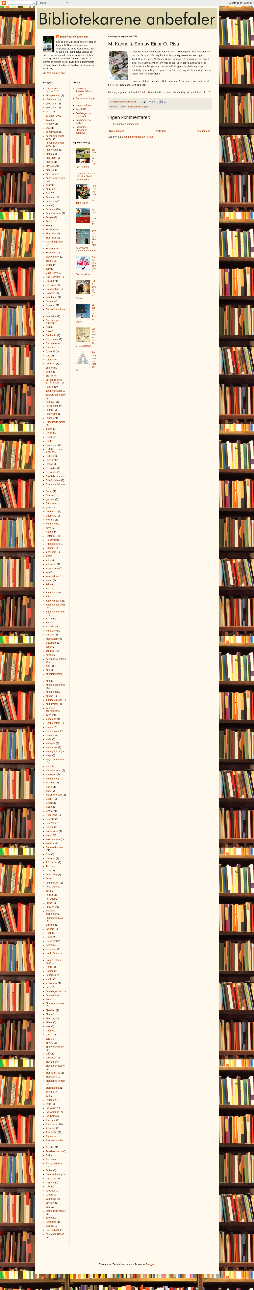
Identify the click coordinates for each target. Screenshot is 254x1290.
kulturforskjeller (54, 700)
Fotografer (132, 106)
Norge (49, 835)
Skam (49, 1014)
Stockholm (51, 1076)
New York (51, 823)
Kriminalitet (52, 691)
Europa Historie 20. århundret (54, 381)
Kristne (49, 696)
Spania (49, 1042)
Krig (48, 670)
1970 (48, 111)
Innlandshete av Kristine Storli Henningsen (85, 176)
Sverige (50, 1091)
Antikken (50, 189)
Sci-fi (48, 987)
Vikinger (50, 1202)
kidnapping (52, 630)
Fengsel (50, 418)
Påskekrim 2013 (54, 917)
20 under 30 (52, 115)
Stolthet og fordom (55, 1081)
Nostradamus (53, 839)
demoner (50, 305)
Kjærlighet (51, 638)
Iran (48, 572)
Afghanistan (52, 149)
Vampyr (50, 1194)
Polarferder (52, 886)
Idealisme (51, 552)
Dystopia (50, 351)
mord (48, 790)
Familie (122, 106)
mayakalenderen (55, 759)
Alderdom (51, 157)
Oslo (48, 854)
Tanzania (51, 1120)
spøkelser (51, 1057)
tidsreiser (51, 1128)
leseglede (51, 719)
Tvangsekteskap (54, 1163)
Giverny (50, 495)
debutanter (51, 297)
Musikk (49, 799)
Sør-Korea (51, 1116)
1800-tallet (51, 107)
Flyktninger (52, 445)
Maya (49, 755)
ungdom (50, 1182)
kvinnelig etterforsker (52, 709)
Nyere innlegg (116, 131)
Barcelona (51, 201)
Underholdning (54, 1174)
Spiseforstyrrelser (55, 1046)
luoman (130, 1264)
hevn (48, 527)
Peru (48, 878)
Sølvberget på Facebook (83, 115)
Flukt (48, 441)
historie (50, 531)
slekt (48, 1026)
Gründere (51, 503)
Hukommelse (53, 544)
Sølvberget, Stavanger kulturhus (82, 130)
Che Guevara (53, 277)
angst (49, 185)
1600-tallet (51, 103)
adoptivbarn (52, 131)
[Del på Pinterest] (165, 102)
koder (49, 646)
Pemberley (51, 874)
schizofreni (51, 983)
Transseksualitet (54, 1140)
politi (48, 890)
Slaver (49, 1022)
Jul (47, 596)
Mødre (49, 806)
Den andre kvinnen (56, 309)
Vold (48, 1206)
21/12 (49, 119)
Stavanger (143, 106)
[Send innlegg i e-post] (143, 101)
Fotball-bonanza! (94, 216)
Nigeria (50, 827)
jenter (49, 588)
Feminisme (52, 413)
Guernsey (51, 515)
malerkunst (52, 747)
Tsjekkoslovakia (54, 1151)
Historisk (50, 536)
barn (48, 205)
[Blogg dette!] (154, 102)
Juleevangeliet (54, 600)
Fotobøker (51, 468)
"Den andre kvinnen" (52, 90)
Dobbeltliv (51, 335)
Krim (48, 681)
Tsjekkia (50, 1147)
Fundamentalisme (55, 484)
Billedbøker (52, 229)
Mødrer (49, 811)
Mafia (49, 739)
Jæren (49, 618)
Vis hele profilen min (54, 73)
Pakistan (50, 866)
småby (49, 1030)
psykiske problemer (51, 912)
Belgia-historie (53, 213)
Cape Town (52, 272)
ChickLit (50, 281)
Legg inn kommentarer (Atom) (138, 136)
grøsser (50, 507)
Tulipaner (51, 1159)
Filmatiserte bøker (55, 422)
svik (48, 1095)
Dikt (48, 327)
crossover (51, 285)
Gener (49, 491)
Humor (49, 548)
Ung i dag (51, 1178)
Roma (49, 967)
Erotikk (49, 375)
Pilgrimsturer (52, 882)
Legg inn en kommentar (126, 124)
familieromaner (54, 390)
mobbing (50, 782)
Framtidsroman (54, 476)
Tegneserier (52, 1124)
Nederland (51, 815)
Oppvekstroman (54, 847)
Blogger (150, 1264)
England (50, 367)
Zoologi (50, 1217)
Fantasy (50, 401)
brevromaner (53, 256)
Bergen (50, 217)
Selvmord (51, 995)
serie (48, 999)
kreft (48, 665)
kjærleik (50, 634)
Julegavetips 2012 (55, 611)
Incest (49, 556)
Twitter (49, 1170)
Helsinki (50, 519)
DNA (48, 331)
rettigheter (51, 949)
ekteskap (50, 363)
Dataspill (50, 293)
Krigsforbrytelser (54, 674)
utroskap (50, 1190)
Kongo (49, 655)
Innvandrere (52, 568)
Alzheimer (51, 166)
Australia (50, 197)
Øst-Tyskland (53, 1230)
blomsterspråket (54, 241)
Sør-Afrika (51, 1108)
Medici (49, 766)
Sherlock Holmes (55, 1003)
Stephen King (53, 1072)
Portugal (50, 898)
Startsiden (160, 131)
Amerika (50, 170)
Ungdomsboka (83, 105)
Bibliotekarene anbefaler (74, 36)
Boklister (50, 248)
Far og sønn (52, 406)
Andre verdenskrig (55, 178)
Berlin (49, 221)
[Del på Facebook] (161, 102)
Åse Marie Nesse (55, 1234)
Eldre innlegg (203, 131)
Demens (50, 301)
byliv (48, 268)
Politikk (49, 894)
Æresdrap (51, 1221)
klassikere (51, 642)
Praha (49, 903)
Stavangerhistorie (55, 1065)
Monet (49, 786)
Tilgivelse (51, 1136)
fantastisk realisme (56, 394)
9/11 (48, 127)
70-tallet (50, 123)
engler (49, 371)
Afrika (49, 154)
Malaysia (50, 743)
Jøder (49, 622)
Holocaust (51, 540)
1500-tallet (51, 99)
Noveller (50, 843)
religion (50, 945)
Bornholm (51, 252)
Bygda (49, 265)
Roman (50, 971)
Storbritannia (53, 1087)
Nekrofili (50, 819)
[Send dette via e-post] (150, 102)
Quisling (50, 924)
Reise (49, 937)
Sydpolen (51, 1100)
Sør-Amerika (52, 1112)
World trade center (55, 1211)
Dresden (50, 347)
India (48, 560)
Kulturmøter (52, 704)
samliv (49, 979)
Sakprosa (51, 975)
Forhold (50, 456)
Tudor (49, 1155)
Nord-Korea (52, 831)
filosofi (49, 429)
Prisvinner (51, 907)
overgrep (50, 858)
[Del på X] (158, 102)
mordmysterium (54, 794)
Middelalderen (53, 770)
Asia (48, 193)
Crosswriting (52, 289)
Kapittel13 (81, 109)
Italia (48, 584)
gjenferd (50, 499)
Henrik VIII (51, 523)
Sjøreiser (50, 1010)
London (50, 735)
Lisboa (49, 727)
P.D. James (52, 862)
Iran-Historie (52, 576)
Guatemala (52, 511)
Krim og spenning (55, 685)
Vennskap (51, 1198)
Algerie (49, 161)
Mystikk (50, 802)
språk (49, 1053)
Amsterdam (52, 174)
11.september (53, 95)
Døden (49, 359)
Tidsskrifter (51, 1132)
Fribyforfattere (53, 480)
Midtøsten (51, 774)
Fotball (49, 464)
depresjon (51, 316)
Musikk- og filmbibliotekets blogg (84, 91)
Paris (48, 870)
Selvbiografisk (53, 991)
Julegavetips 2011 (55, 604)
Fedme (49, 409)
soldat (49, 1034)
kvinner (50, 715)
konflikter (50, 651)
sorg (48, 1038)
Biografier (51, 233)
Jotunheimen (53, 592)
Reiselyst (51, 941)
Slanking (50, 1018)
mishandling (52, 778)
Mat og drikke (53, 751)
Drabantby (51, 343)
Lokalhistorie (53, 731)
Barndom (51, 209)
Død (48, 355)
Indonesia (51, 564)
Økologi (50, 1225)
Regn (49, 933)
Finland (50, 433)
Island (49, 580)
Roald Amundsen (55, 953)
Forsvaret (51, 460)
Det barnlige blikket (52, 321)
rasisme (50, 929)
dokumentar (52, 339)
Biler (48, 225)
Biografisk (51, 237)
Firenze (50, 437)
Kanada (50, 626)
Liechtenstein (53, 723)
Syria (48, 1104)
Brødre (49, 260)
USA (48, 1186)
